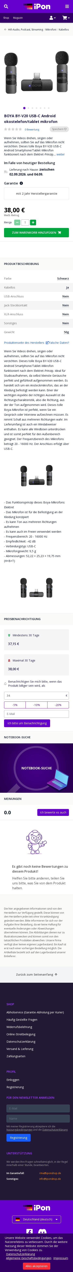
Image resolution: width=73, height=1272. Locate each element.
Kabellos (63, 29)
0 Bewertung (32, 129)
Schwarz (63, 278)
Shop (6, 18)
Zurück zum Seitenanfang (34, 974)
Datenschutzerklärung (20, 1041)
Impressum (60, 1258)
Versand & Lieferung (19, 1049)
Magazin (18, 18)
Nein (65, 296)
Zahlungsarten (15, 1056)
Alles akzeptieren (37, 1266)
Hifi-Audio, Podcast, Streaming (25, 29)
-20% (58, 705)
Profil (11, 1072)
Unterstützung (19, 1153)
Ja (67, 287)
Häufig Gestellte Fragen (21, 1020)
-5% (14, 705)
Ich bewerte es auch (53, 812)
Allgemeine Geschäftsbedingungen (28, 1258)
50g (66, 332)
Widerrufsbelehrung (19, 1027)
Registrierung (15, 1087)
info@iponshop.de (50, 1179)
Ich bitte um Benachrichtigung (27, 723)
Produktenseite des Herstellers (24, 343)
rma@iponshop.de (50, 1173)
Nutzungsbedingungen (19, 1129)
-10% (36, 705)
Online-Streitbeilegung (20, 1034)
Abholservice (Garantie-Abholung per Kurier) (35, 1012)
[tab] (24, 108)
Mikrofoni (50, 29)
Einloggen (12, 1080)
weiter (61, 154)
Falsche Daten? (59, 343)
